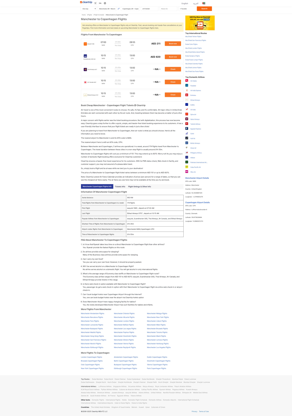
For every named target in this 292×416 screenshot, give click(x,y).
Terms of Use (204, 411)
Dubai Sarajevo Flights (192, 56)
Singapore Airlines (119, 386)
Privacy (194, 411)
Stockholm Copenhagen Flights (158, 361)
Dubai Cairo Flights (191, 44)
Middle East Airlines (200, 393)
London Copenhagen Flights (91, 357)
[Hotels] (100, 3)
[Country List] (204, 3)
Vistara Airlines (136, 396)
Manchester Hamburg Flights (158, 344)
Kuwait (141, 407)
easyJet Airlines (131, 393)
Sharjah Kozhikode (125, 382)
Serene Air (85, 396)
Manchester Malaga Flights (157, 313)
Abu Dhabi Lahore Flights (193, 67)
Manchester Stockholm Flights (125, 336)
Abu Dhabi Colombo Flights (194, 64)
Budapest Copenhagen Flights (125, 365)
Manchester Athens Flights (124, 340)
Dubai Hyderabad (133, 379)
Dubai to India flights (139, 403)
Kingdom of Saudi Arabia (121, 407)
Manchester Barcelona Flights (92, 317)
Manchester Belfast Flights (124, 325)
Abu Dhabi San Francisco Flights (195, 40)
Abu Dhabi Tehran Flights (193, 36)
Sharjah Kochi (101, 382)
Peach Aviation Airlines (183, 386)
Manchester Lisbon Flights (157, 321)
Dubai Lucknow (190, 379)
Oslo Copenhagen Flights (90, 365)
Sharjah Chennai (139, 382)
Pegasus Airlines (178, 389)
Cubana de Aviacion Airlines (129, 389)
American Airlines (103, 393)
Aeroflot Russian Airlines (172, 393)
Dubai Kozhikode (148, 379)
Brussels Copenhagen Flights (92, 361)
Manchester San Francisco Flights (93, 340)
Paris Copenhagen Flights (156, 368)
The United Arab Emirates (100, 407)
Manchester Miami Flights (156, 336)
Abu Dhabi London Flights (193, 48)
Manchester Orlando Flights (124, 313)
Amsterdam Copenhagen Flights (126, 357)
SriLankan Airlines (134, 386)
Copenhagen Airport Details (197, 202)
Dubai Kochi (108, 379)
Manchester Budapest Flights (92, 328)
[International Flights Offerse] (105, 3)
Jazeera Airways (118, 393)
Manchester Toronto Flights (157, 332)
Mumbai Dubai (177, 379)
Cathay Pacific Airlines (149, 389)
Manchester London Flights (124, 321)
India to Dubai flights (122, 403)
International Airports (105, 403)
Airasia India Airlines (88, 393)
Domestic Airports (169, 400)
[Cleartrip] (86, 2)
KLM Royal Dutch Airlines (90, 389)
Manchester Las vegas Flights (125, 328)
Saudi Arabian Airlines (98, 396)
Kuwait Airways (191, 389)
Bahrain (134, 407)
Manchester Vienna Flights (124, 344)
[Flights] (95, 3)
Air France (111, 396)
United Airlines (156, 393)
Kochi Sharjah (163, 382)
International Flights (113, 400)
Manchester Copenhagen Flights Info (97, 186)
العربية (195, 3)
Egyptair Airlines (123, 396)
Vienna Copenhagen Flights (157, 365)
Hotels (124, 400)
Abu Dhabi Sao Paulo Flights (194, 71)
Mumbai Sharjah (190, 382)
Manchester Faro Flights (90, 321)
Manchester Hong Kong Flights (92, 336)
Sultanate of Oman (158, 407)
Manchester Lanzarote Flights (92, 325)
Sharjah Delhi (152, 382)
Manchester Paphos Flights (124, 332)
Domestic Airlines (155, 400)
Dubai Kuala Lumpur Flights (194, 60)
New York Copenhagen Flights (92, 368)
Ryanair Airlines (165, 389)
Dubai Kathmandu (87, 382)
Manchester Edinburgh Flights (92, 347)
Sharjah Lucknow (203, 382)
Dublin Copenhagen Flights (157, 357)
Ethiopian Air (187, 393)
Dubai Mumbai (97, 379)
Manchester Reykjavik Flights (125, 347)
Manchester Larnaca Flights (157, 340)
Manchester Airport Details (197, 178)
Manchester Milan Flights (156, 325)
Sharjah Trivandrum (163, 379)
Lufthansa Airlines (105, 386)
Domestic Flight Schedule (137, 400)
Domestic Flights (98, 400)
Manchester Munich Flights (91, 344)
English (185, 3)
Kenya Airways (148, 386)
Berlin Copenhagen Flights (123, 361)
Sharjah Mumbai (176, 382)
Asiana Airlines (144, 393)
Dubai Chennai (120, 379)
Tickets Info (120, 186)
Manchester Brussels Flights (157, 328)
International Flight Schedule (188, 400)
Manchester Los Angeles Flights (159, 347)
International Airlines (88, 403)
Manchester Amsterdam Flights (92, 313)
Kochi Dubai (112, 382)
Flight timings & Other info (139, 186)
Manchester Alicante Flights (124, 317)
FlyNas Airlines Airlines (109, 389)
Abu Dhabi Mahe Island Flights (195, 52)
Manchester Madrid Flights (91, 332)
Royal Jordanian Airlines (164, 386)
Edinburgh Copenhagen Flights (125, 368)
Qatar (147, 407)
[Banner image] (200, 22)
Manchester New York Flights (158, 317)
